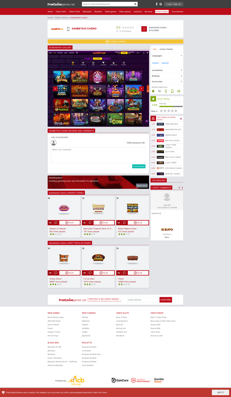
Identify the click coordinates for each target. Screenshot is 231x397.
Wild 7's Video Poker (159, 317)
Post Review (138, 166)
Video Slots (61, 11)
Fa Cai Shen (89, 279)
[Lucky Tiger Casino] (160, 146)
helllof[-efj (156, 213)
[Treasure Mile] (160, 124)
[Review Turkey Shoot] (64, 258)
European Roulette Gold (91, 354)
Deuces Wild (155, 325)
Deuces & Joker (157, 336)
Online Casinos (162, 11)
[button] (55, 89)
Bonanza (119, 325)
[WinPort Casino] (160, 173)
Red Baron (120, 336)
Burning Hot (120, 328)
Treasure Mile (171, 124)
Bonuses (148, 11)
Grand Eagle (171, 135)
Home (50, 17)
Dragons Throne (54, 332)
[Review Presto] (133, 258)
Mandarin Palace (173, 129)
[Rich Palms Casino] (160, 168)
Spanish (165, 63)
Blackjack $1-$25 (54, 347)
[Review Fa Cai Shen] (98, 258)
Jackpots (138, 11)
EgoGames (86, 336)
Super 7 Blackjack (55, 358)
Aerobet (85, 317)
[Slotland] (160, 151)
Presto (121, 279)
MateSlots (86, 321)
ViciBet (84, 332)
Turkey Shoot (55, 279)
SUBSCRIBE (165, 300)
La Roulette (86, 351)
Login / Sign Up (174, 4)
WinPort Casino (172, 174)
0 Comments (125, 31)
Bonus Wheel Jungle (56, 317)
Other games (125, 11)
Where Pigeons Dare (127, 228)
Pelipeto (85, 325)
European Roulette (89, 347)
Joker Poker (155, 332)
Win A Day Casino (173, 157)
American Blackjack (55, 365)
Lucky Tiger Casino (170, 146)
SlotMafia (85, 328)
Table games (110, 11)
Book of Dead (121, 317)
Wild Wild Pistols (54, 321)
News (50, 11)
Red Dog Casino (172, 140)
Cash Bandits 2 (122, 321)
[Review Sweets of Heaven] (64, 208)
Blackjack (87, 11)
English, (155, 63)
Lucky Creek (170, 163)
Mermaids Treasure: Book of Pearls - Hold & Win (106, 228)
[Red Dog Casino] (160, 140)
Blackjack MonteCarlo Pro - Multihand (62, 362)
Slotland (169, 152)
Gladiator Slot (121, 332)
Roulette (98, 11)
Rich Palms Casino (173, 168)
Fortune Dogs (53, 336)
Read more (142, 185)
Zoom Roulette (87, 365)
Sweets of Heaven (57, 228)
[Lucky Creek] (160, 162)
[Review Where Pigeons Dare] (133, 208)
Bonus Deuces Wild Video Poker (163, 321)
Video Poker (74, 11)
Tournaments (177, 11)
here (105, 392)
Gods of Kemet (53, 325)
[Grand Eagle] (160, 135)
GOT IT (220, 392)
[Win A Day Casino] (160, 157)
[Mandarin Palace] (160, 129)
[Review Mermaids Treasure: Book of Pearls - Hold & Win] (98, 208)
